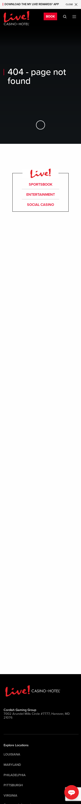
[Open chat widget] (71, 792)
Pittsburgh (13, 785)
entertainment (40, 194)
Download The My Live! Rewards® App (31, 4)
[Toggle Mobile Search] (64, 16)
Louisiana (12, 754)
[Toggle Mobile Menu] (74, 16)
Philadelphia (15, 775)
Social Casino (40, 204)
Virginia (10, 795)
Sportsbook (40, 184)
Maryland (12, 765)
